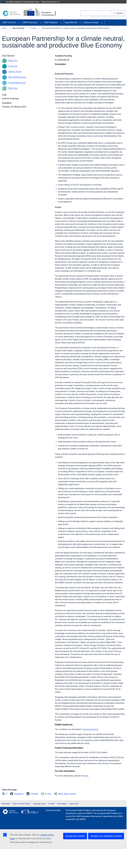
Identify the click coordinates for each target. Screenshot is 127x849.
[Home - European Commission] (41, 11)
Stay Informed (71, 22)
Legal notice (74, 804)
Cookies (51, 804)
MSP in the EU (9, 22)
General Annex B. (91, 729)
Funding (33, 28)
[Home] (12, 13)
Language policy (39, 804)
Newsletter (6, 804)
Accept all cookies (75, 836)
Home (4, 28)
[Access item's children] (19, 22)
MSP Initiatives (51, 22)
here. (86, 776)
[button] (5, 793)
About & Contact (91, 22)
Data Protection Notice (21, 804)
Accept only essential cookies (106, 836)
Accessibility (61, 804)
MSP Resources (30, 22)
